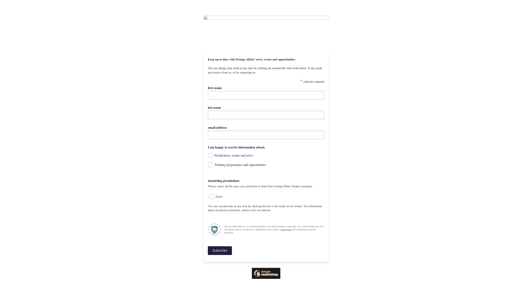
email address (219, 127)
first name (215, 87)
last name (214, 107)
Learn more (285, 229)
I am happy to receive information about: (236, 147)
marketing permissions (223, 180)
